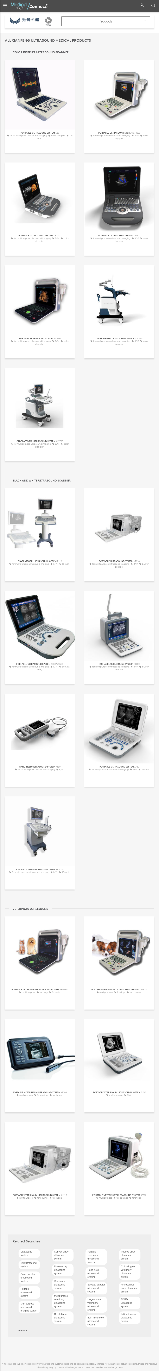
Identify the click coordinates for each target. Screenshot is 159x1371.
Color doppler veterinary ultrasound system (128, 1271)
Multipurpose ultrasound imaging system (29, 1307)
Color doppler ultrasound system (28, 1278)
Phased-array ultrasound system (128, 1255)
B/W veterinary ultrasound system (128, 1318)
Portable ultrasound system (26, 1292)
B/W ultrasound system (29, 1265)
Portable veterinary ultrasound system (93, 1257)
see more (23, 1330)
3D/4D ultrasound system (126, 1303)
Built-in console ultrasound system (95, 1321)
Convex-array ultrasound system (61, 1255)
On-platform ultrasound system (60, 1318)
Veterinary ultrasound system (59, 1285)
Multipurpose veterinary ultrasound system (61, 1301)
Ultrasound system (26, 1253)
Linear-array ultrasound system (60, 1270)
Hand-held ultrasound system (93, 1273)
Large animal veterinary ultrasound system (94, 1304)
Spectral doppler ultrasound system (96, 1288)
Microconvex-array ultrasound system (129, 1288)
